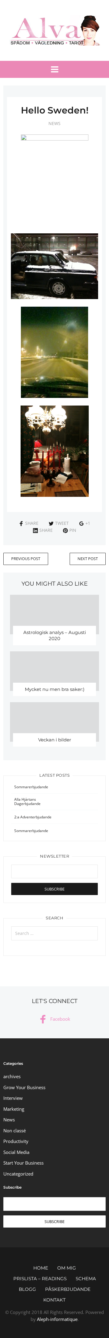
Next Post (88, 558)
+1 (87, 523)
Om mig (66, 1268)
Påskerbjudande (68, 1289)
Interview (13, 1098)
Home (40, 1268)
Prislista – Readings (40, 1278)
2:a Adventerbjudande (32, 817)
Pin (72, 530)
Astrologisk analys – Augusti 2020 (54, 635)
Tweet (62, 523)
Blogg (27, 1289)
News (54, 123)
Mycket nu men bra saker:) (54, 689)
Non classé (14, 1130)
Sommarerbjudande (31, 786)
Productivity (15, 1141)
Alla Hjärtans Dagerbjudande (27, 801)
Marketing (13, 1109)
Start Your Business (23, 1163)
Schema (86, 1278)
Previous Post (25, 558)
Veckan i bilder (54, 740)
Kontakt (54, 1300)
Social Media (16, 1152)
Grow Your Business (24, 1087)
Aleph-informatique (57, 1319)
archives (12, 1076)
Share (31, 523)
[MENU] (54, 69)
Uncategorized (18, 1174)
